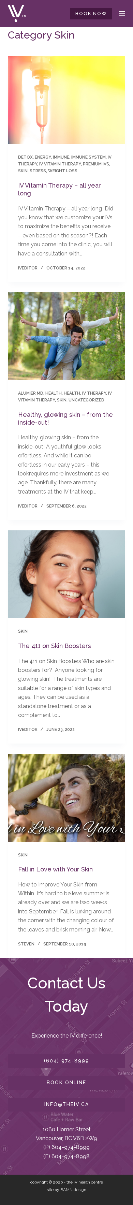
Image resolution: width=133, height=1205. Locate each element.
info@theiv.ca (66, 1104)
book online (66, 1082)
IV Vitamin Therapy (60, 164)
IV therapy (94, 393)
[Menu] (122, 14)
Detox (25, 157)
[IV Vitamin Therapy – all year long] (66, 100)
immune (61, 157)
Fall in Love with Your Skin (55, 869)
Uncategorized (86, 400)
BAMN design (73, 1189)
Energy (43, 157)
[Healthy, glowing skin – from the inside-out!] (66, 336)
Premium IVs (96, 164)
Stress (38, 170)
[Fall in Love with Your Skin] (66, 797)
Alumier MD (30, 393)
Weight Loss (62, 170)
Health (53, 393)
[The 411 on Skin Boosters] (66, 574)
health (72, 393)
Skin (23, 170)
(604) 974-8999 (66, 1060)
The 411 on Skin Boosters (55, 645)
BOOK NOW (91, 13)
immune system (88, 157)
